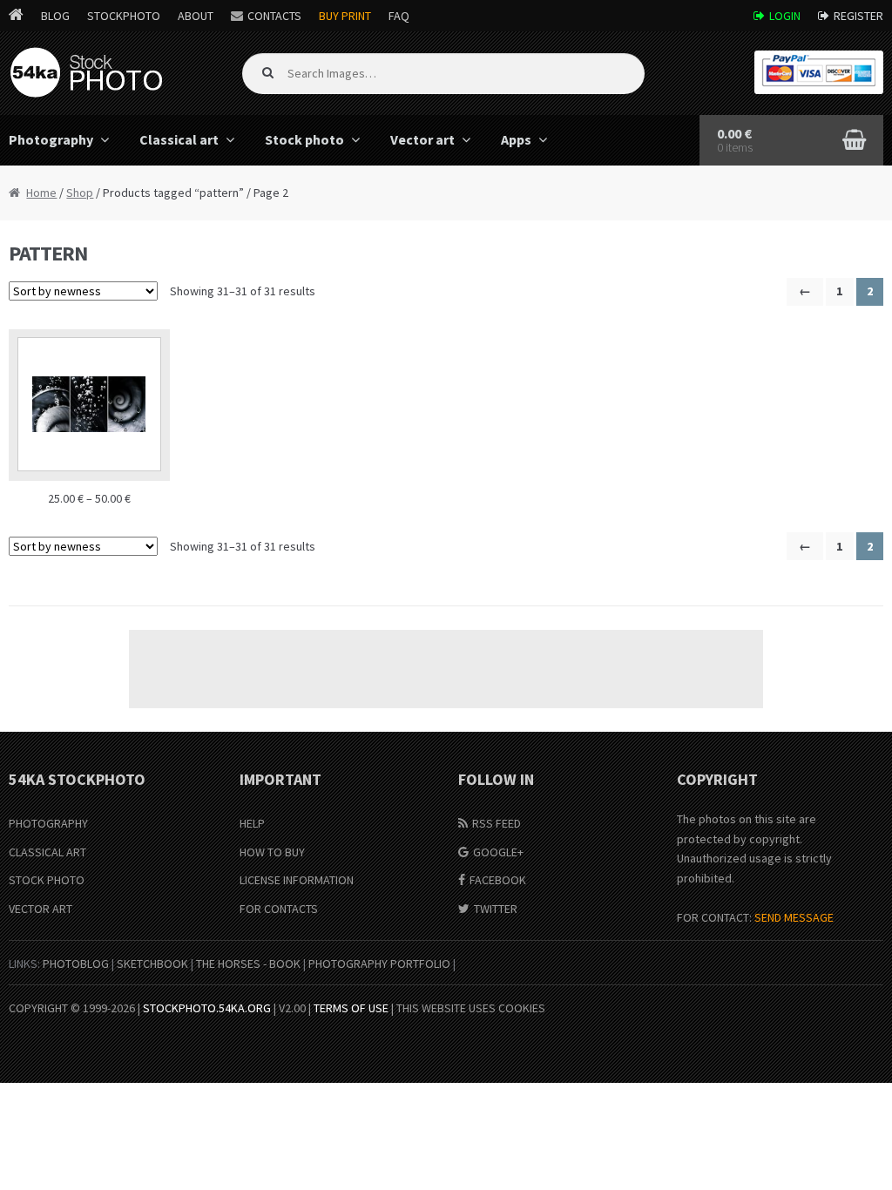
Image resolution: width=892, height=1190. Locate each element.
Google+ (498, 852)
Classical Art (47, 852)
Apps (516, 139)
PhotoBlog (76, 963)
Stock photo (304, 139)
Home (41, 192)
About (195, 16)
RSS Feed (496, 823)
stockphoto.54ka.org (207, 1008)
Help (252, 823)
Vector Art (40, 908)
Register (858, 16)
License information (297, 880)
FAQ (399, 16)
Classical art (179, 139)
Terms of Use (351, 1008)
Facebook (498, 880)
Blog (55, 16)
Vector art (422, 139)
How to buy (272, 852)
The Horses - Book (248, 963)
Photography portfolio (379, 963)
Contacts (274, 16)
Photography (48, 823)
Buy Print (345, 16)
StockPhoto (123, 16)
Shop (79, 192)
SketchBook (152, 963)
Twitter (495, 908)
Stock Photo (46, 880)
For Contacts (279, 908)
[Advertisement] (446, 669)
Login (785, 16)
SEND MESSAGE (794, 917)
